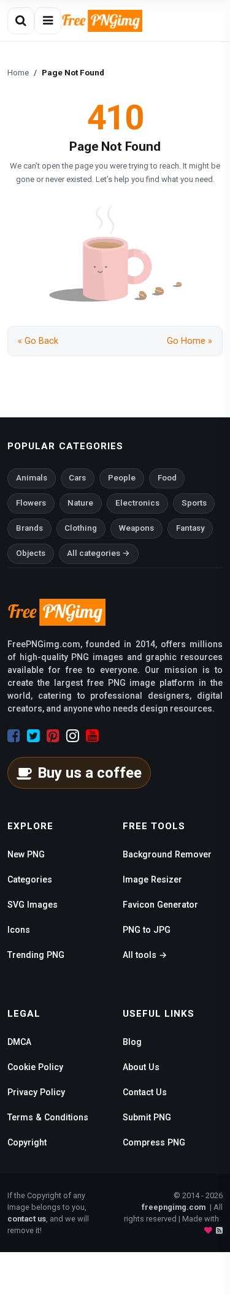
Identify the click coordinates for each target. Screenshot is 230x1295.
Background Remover (167, 854)
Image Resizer (152, 879)
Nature (80, 502)
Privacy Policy (36, 1092)
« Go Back (38, 341)
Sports (194, 502)
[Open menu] (47, 20)
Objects (30, 553)
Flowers (31, 502)
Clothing (80, 528)
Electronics (137, 502)
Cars (77, 477)
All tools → (145, 955)
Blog (132, 1042)
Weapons (136, 528)
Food (167, 477)
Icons (18, 929)
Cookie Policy (35, 1067)
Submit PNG (147, 1117)
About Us (141, 1067)
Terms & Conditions (47, 1117)
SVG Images (32, 904)
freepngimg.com (173, 1207)
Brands (29, 528)
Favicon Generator (160, 904)
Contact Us (145, 1092)
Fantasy (190, 528)
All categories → (98, 553)
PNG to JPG (147, 929)
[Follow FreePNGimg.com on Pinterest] (53, 736)
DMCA (19, 1042)
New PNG (26, 854)
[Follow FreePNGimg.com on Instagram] (72, 736)
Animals (31, 477)
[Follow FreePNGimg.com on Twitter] (33, 736)
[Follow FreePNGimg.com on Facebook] (13, 736)
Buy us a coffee (89, 772)
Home (18, 72)
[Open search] (20, 20)
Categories (29, 879)
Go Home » (189, 341)
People (122, 477)
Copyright (27, 1142)
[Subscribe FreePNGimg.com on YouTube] (92, 736)
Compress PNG (154, 1142)
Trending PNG (35, 955)
